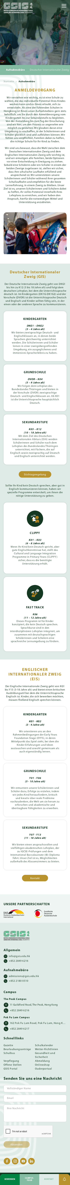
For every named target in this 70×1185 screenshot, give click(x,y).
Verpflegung (11, 1061)
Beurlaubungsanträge (17, 1049)
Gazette (8, 1045)
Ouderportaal (43, 1069)
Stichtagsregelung (35, 474)
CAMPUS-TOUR (29, 1179)
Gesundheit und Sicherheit (45, 1055)
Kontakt (35, 878)
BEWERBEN (10, 1179)
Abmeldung (42, 1061)
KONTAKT (49, 1179)
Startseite (9, 81)
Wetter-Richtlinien (46, 1049)
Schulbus (9, 1053)
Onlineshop (42, 1065)
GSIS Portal (11, 1069)
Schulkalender (44, 1045)
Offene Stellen (13, 1065)
